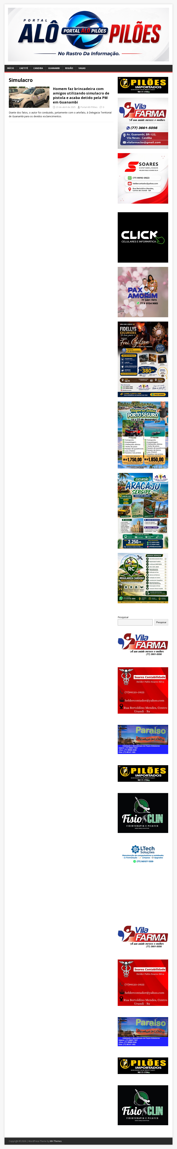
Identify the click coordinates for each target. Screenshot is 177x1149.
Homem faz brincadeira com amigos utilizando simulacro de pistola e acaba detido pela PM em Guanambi (81, 95)
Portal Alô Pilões (89, 107)
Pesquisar (123, 617)
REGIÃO (69, 68)
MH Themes (56, 1141)
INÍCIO (10, 68)
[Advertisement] (143, 895)
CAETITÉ (23, 68)
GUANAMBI (54, 68)
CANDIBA (38, 68)
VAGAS (81, 68)
